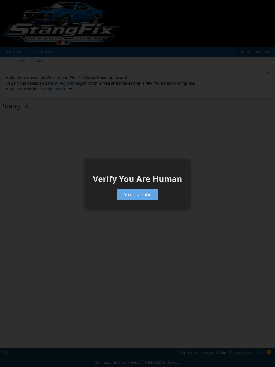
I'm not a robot (137, 194)
